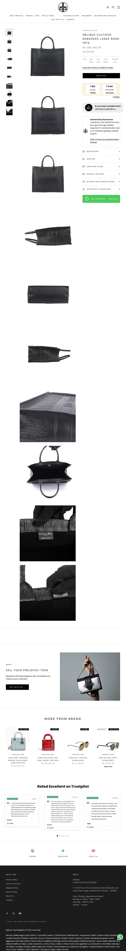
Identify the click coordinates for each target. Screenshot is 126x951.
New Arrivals (16, 16)
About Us (10, 896)
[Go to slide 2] (59, 835)
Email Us (93, 856)
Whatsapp (63, 856)
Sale (59, 16)
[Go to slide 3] (62, 835)
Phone (32, 856)
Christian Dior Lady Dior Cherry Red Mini (48, 759)
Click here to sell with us (105, 109)
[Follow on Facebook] (7, 913)
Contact (70, 19)
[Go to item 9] (9, 103)
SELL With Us (57, 19)
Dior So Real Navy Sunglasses (108, 759)
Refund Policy (11, 892)
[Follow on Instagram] (13, 913)
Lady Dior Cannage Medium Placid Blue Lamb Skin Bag (18, 760)
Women (29, 16)
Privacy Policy (11, 879)
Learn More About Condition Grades (98, 67)
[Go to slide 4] (64, 835)
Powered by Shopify (37, 922)
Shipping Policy (12, 888)
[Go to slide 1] (57, 835)
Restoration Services (105, 16)
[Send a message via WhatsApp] (120, 937)
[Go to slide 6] (68, 835)
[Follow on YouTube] (20, 913)
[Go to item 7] (9, 85)
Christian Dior (90, 30)
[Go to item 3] (9, 50)
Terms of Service (13, 883)
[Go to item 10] (9, 112)
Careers (9, 900)
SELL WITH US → (17, 687)
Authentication (71, 16)
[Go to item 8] (9, 94)
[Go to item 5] (9, 67)
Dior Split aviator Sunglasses (78, 759)
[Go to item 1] (9, 32)
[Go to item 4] (9, 59)
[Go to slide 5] (66, 835)
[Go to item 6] (9, 76)
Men (37, 16)
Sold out (101, 75)
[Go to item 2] (9, 41)
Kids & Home (48, 16)
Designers (87, 16)
